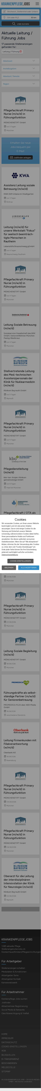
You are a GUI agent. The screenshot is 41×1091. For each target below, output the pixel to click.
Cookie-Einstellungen (20, 561)
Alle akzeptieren (28, 568)
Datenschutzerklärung (10, 555)
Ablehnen (8, 568)
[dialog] (20, 544)
